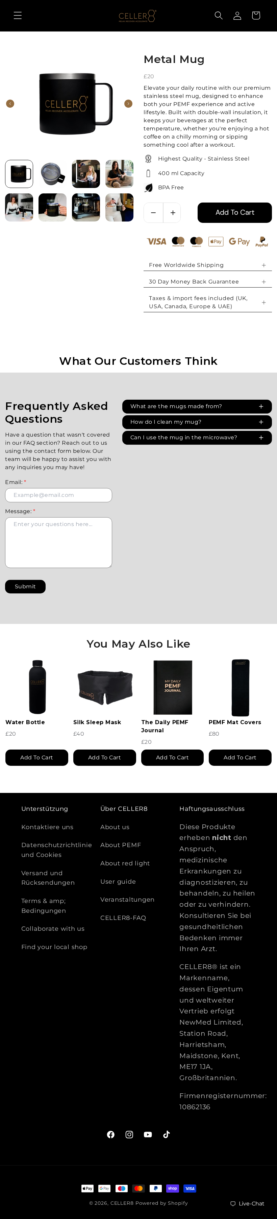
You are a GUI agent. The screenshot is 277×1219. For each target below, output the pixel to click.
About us (115, 827)
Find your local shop (54, 946)
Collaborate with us (53, 928)
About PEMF (120, 844)
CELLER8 (122, 1203)
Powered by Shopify (161, 1203)
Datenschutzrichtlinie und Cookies (56, 849)
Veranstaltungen (127, 899)
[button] (17, 15)
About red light (125, 863)
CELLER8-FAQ (123, 917)
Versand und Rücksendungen (48, 877)
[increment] (172, 213)
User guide (118, 881)
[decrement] (153, 213)
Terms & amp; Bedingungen (43, 905)
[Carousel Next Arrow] (128, 104)
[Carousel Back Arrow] (10, 104)
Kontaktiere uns (47, 827)
